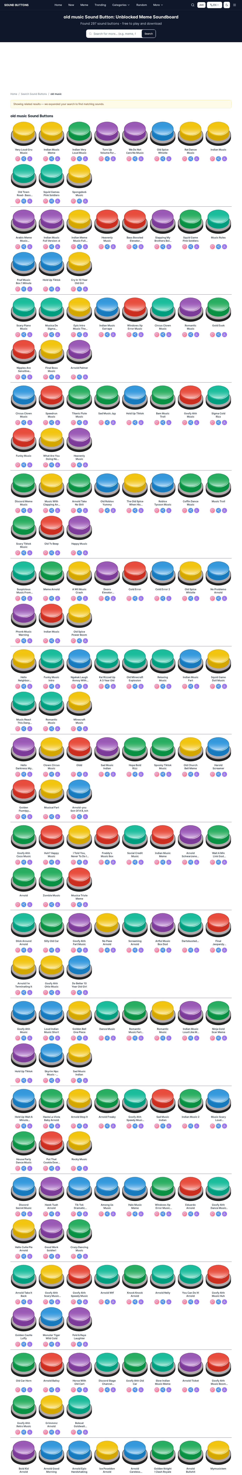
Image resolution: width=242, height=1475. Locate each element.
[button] (23, 134)
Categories (119, 5)
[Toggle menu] (234, 5)
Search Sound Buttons (34, 93)
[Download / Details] (29, 158)
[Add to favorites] (17, 158)
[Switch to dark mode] (227, 5)
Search (149, 33)
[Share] (23, 158)
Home (13, 93)
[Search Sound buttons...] (193, 5)
